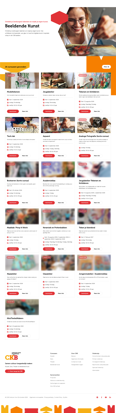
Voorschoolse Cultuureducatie (101, 356)
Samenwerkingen (54, 3)
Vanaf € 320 (46, 164)
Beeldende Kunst (55, 364)
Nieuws (73, 356)
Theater (52, 362)
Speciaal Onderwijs (97, 367)
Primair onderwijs (97, 359)
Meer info (25, 111)
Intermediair (95, 370)
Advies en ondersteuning (57, 380)
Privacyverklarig (48, 397)
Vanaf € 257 (46, 75)
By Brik (65, 397)
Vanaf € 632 (82, 75)
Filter (105, 67)
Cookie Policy (58, 397)
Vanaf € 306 (10, 119)
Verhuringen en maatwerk (57, 383)
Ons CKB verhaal (55, 386)
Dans (51, 359)
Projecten (53, 377)
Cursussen (19, 3)
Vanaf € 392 (46, 257)
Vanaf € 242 (10, 257)
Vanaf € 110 (82, 211)
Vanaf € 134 (10, 164)
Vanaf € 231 (10, 75)
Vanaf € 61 (10, 211)
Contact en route (76, 362)
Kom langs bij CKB (16, 371)
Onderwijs (41, 3)
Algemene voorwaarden (36, 397)
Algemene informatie (77, 359)
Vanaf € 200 (46, 119)
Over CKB (30, 3)
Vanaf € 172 (82, 119)
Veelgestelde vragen (77, 364)
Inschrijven (13, 111)
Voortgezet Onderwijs (98, 362)
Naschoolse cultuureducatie (100, 364)
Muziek (52, 356)
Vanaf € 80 (10, 302)
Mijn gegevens (68, 3)
